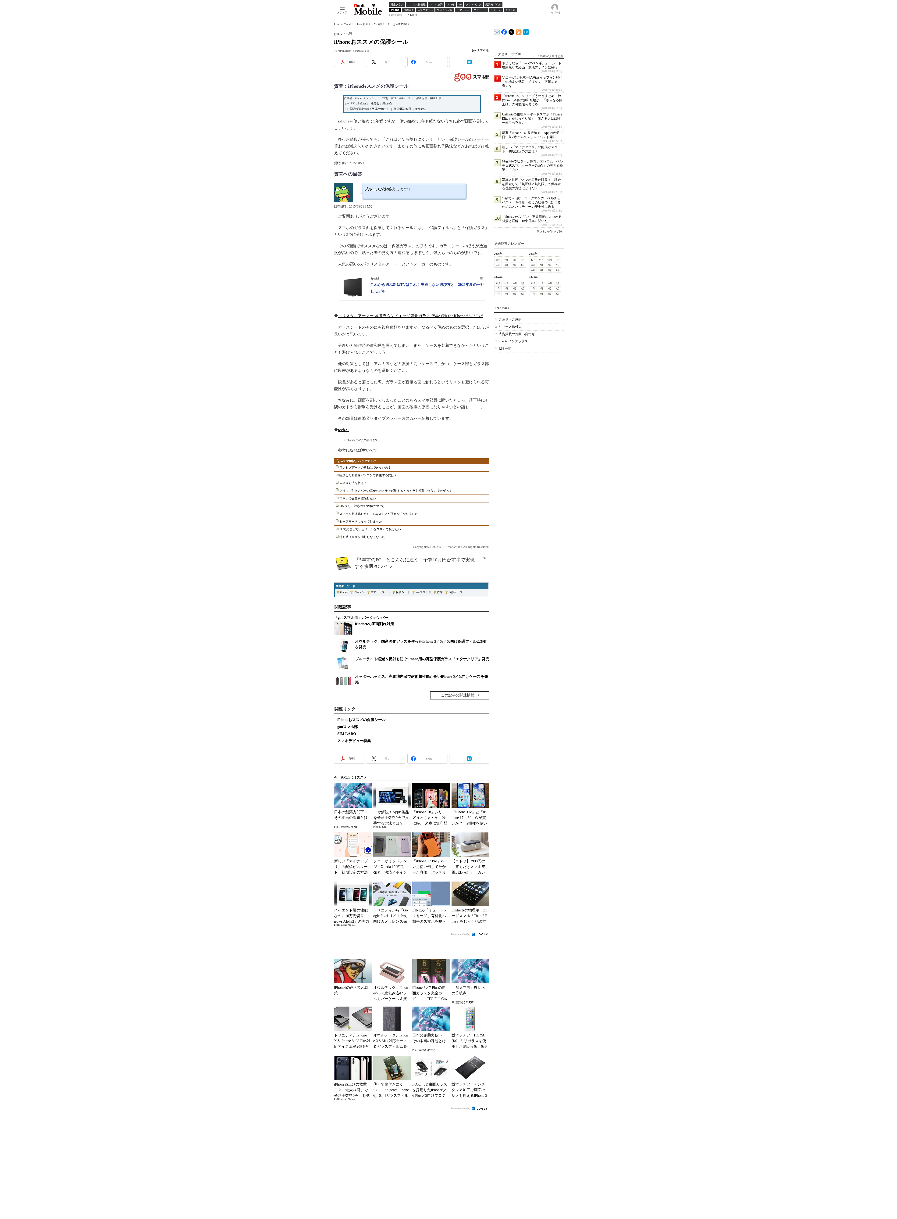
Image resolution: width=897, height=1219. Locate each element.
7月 (506, 260)
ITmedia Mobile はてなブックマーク (526, 31)
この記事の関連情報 (457, 695)
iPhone (344, 592)
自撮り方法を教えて (353, 483)
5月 (522, 260)
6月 (514, 260)
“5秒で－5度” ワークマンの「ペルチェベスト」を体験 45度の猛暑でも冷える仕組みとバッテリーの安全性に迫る (531, 202)
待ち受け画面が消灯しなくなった (362, 537)
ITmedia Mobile (343, 24)
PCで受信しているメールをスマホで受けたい (370, 529)
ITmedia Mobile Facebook (504, 31)
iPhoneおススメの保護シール (361, 720)
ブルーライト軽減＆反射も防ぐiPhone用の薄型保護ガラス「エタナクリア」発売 (422, 659)
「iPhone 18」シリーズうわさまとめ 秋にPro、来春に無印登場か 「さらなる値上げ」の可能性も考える (532, 100)
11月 (541, 260)
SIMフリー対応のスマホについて (361, 506)
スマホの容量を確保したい (357, 498)
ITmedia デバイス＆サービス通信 (497, 31)
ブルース (372, 189)
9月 (557, 260)
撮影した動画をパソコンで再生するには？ (368, 475)
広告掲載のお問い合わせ (517, 334)
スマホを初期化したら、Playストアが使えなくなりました (378, 514)
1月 (522, 265)
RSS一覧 (505, 348)
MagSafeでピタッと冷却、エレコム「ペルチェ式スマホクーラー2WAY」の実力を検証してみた (532, 166)
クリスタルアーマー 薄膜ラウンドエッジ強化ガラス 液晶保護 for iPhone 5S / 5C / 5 (410, 316)
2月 (514, 265)
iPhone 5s (359, 592)
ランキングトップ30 (549, 231)
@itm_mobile (511, 31)
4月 (498, 265)
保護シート (403, 592)
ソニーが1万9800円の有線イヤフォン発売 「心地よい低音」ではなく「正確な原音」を (534, 82)
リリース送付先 (510, 327)
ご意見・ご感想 (510, 319)
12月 (533, 260)
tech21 (343, 430)
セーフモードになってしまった (360, 521)
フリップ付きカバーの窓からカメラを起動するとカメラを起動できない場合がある (395, 490)
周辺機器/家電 (402, 109)
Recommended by (461, 934)
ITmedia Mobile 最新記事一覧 (519, 31)
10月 (549, 260)
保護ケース (455, 592)
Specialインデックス (513, 341)
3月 (506, 265)
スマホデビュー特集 (354, 741)
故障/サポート (380, 109)
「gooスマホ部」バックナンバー (357, 461)
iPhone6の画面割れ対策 (374, 624)
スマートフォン (380, 592)
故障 (440, 592)
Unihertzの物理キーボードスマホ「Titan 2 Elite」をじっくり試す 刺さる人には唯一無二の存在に (532, 119)
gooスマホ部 (423, 592)
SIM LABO (346, 734)
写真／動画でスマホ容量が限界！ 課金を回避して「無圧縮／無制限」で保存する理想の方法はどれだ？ (531, 184)
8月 (498, 260)
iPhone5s (420, 109)
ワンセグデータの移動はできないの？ (365, 467)
